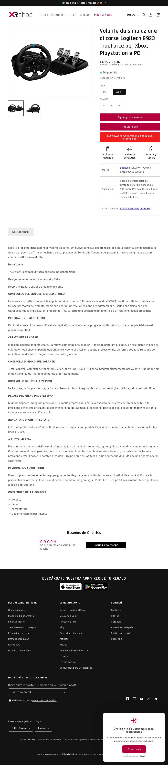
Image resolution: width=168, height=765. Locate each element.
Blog (62, 627)
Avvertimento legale (122, 627)
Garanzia (116, 621)
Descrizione (20, 231)
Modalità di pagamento (21, 616)
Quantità (104, 99)
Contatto (116, 610)
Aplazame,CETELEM (139, 208)
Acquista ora (130, 126)
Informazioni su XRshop (73, 610)
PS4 (107, 92)
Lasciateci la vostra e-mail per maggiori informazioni (130, 137)
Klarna (123, 208)
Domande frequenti (18, 639)
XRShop (31, 740)
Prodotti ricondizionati (20, 650)
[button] (52, 14)
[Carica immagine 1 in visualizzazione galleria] (16, 108)
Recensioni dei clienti (19, 633)
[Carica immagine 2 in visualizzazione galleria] (33, 108)
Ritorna (115, 616)
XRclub (63, 644)
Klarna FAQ (14, 644)
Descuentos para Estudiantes (76, 667)
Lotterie (64, 656)
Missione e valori (69, 616)
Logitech (125, 167)
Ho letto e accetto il (34, 700)
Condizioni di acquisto (72, 633)
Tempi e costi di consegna (22, 627)
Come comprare (17, 610)
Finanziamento (16, 621)
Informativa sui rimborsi (49, 740)
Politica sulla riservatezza (74, 650)
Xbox (119, 92)
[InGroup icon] (68, 754)
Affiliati (64, 639)
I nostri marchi (68, 621)
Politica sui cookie (121, 633)
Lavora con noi (68, 662)
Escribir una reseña (106, 545)
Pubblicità (116, 639)
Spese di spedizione (109, 64)
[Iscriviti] (63, 692)
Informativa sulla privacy (44, 700)
